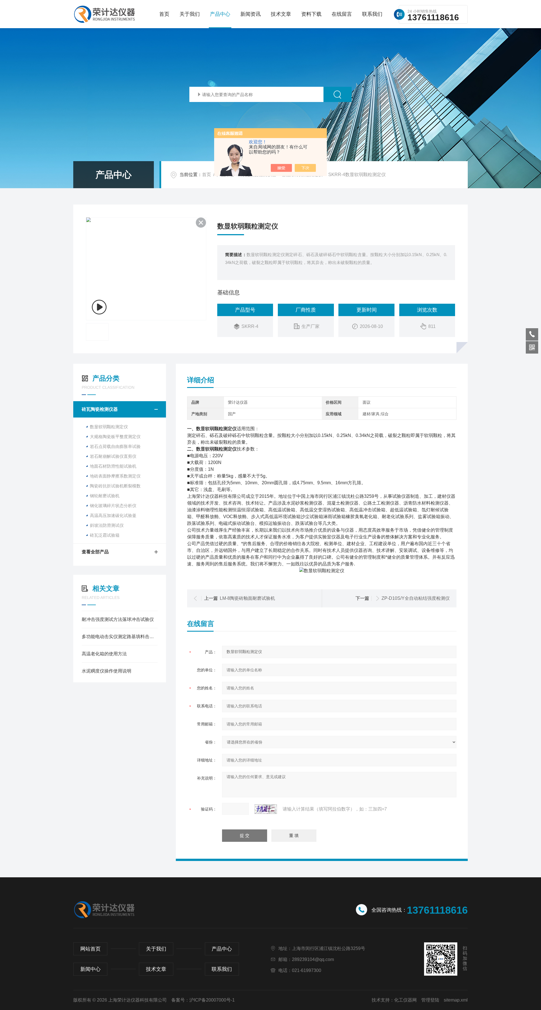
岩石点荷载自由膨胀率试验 (115, 446)
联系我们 (372, 14)
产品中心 (220, 14)
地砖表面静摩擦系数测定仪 (115, 476)
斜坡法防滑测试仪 (107, 525)
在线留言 (342, 14)
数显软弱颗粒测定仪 (109, 426)
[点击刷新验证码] (265, 809)
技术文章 (281, 14)
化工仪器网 (405, 1000)
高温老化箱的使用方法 (104, 653)
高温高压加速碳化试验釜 (113, 515)
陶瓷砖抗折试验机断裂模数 (115, 485)
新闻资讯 (250, 14)
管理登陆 (430, 1000)
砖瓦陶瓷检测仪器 (100, 409)
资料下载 (311, 14)
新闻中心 (90, 969)
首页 (164, 14)
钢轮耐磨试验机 (104, 495)
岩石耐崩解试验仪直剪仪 (113, 456)
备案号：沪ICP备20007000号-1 (203, 1000)
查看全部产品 (95, 551)
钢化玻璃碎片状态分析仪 (113, 505)
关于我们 (189, 14)
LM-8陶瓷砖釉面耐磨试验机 (247, 598)
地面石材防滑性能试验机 (113, 466)
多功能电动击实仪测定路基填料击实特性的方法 (120, 636)
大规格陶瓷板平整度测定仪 (115, 436)
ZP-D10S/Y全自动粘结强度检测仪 (416, 598)
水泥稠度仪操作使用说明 (106, 671)
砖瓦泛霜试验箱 (104, 535)
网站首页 (90, 949)
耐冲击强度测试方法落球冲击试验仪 (118, 619)
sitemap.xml (456, 1000)
